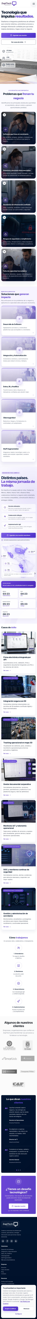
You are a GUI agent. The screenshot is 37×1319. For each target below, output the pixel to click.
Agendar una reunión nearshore (19, 535)
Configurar (18, 1314)
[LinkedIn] (3, 1241)
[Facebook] (7, 1241)
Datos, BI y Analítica (6, 1253)
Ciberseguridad (5, 1255)
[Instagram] (11, 1241)
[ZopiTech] (9, 3)
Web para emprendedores (8, 1260)
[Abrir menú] (33, 3)
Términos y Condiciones (7, 1283)
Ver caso (6, 670)
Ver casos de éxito (17, 42)
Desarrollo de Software (7, 1249)
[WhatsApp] (15, 1241)
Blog (2, 1271)
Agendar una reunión (20, 35)
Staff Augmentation (6, 1257)
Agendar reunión (19, 1206)
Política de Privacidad (7, 1281)
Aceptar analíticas (10, 1308)
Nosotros (3, 1267)
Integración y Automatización (9, 1251)
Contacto (3, 1273)
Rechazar (26, 1308)
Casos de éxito (5, 1269)
